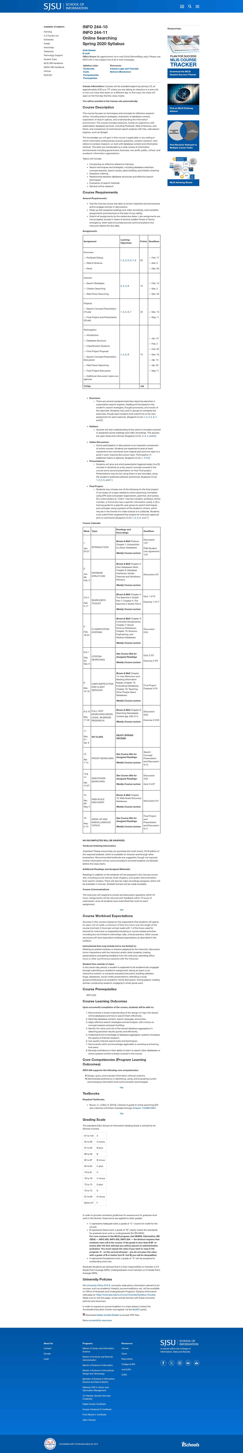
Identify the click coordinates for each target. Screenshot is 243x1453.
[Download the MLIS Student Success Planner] (183, 52)
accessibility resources (100, 1320)
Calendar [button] (182, 6)
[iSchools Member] (190, 1444)
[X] (171, 1363)
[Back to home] (179, 1342)
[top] (46, 1340)
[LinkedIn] (188, 1363)
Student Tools (50, 59)
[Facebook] (163, 1363)
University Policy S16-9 (98, 1285)
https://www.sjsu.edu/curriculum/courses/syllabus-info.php (125, 1294)
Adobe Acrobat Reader (107, 1315)
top (121, 909)
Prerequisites (90, 78)
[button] (197, 6)
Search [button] (190, 6)
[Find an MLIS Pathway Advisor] (183, 94)
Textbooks (88, 68)
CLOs (86, 71)
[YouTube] (196, 1363)
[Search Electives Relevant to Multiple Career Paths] (183, 131)
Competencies (91, 75)
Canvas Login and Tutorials (124, 68)
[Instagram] (180, 1363)
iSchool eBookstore (120, 71)
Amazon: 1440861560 (144, 1108)
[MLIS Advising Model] (183, 168)
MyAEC (136, 1309)
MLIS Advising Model (181, 182)
